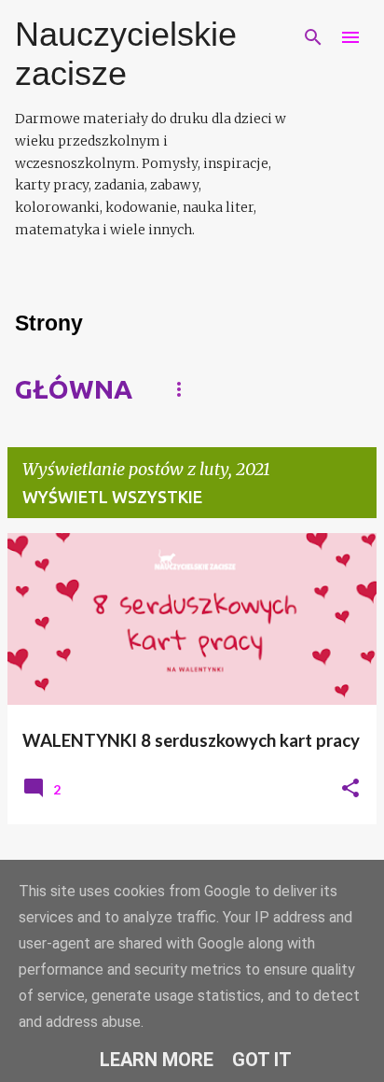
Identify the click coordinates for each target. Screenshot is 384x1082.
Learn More (156, 1059)
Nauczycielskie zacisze (126, 53)
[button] (350, 789)
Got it (262, 1059)
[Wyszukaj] (313, 37)
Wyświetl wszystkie (112, 496)
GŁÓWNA (73, 388)
